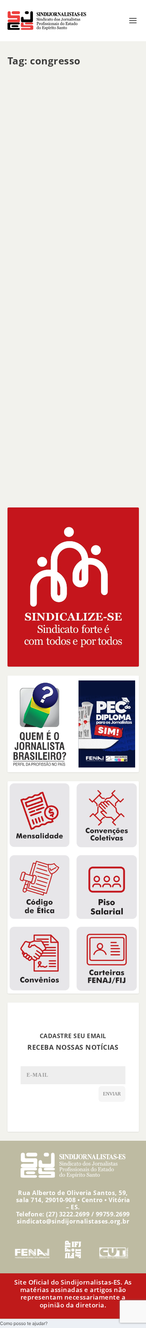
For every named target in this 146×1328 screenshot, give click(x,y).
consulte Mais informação (55, 241)
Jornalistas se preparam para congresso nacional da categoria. (67, 395)
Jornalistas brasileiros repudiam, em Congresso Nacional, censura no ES (72, 278)
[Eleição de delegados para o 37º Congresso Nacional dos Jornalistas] (73, 119)
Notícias (72, 194)
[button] (24, 1323)
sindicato (30, 194)
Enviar (112, 1094)
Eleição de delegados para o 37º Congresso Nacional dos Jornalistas (70, 180)
